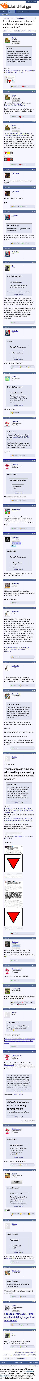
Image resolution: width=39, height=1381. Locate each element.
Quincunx (15, 942)
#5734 (33, 169)
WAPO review (18, 1095)
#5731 (33, 34)
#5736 (33, 211)
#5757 (33, 1220)
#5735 (33, 187)
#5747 (33, 662)
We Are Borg (16, 694)
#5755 (33, 1125)
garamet (14, 1174)
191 (17, 31)
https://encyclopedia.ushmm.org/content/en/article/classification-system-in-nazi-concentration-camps (19, 1041)
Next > (33, 31)
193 (22, 31)
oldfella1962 (16, 989)
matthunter (15, 611)
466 (30, 31)
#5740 (33, 373)
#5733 (33, 122)
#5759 (33, 1302)
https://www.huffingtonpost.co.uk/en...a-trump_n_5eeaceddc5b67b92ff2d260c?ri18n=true (16, 649)
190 (14, 31)
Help (36, 1362)
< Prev (5, 31)
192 (19, 31)
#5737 (33, 248)
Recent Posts (6, 14)
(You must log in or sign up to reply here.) (25, 1352)
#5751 (33, 965)
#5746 (33, 608)
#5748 (33, 690)
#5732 (33, 91)
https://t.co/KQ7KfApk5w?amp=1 (14, 105)
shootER (15, 1305)
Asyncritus (15, 583)
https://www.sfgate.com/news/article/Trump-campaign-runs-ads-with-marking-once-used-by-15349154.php (19, 810)
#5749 (33, 753)
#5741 (33, 418)
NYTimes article (9, 1065)
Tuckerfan (15, 215)
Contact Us (31, 1362)
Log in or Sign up (31, 1)
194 (24, 31)
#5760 (33, 1330)
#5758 (33, 1267)
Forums (11, 12)
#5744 (33, 533)
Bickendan (15, 537)
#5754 (33, 1051)
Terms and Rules (33, 1365)
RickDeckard (16, 509)
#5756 (33, 1170)
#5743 (33, 505)
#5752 (33, 985)
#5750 (33, 938)
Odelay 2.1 (4, 1362)
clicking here (5, 1376)
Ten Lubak (15, 173)
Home (4, 11)
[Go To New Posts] (17, 1362)
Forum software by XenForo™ (9, 1365)
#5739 (33, 327)
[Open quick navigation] (35, 18)
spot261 (14, 377)
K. (12, 266)
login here (30, 1371)
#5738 (33, 262)
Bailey (14, 38)
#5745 (33, 580)
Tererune (15, 421)
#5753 (33, 1009)
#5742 (33, 460)
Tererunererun (16, 969)
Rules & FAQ (20, 11)
